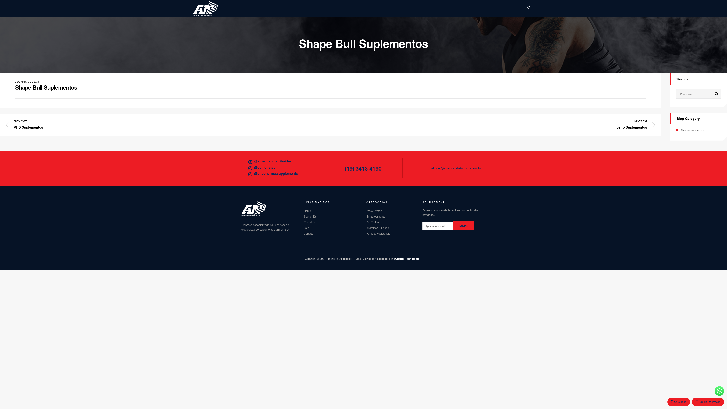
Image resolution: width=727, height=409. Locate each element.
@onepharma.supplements (276, 173)
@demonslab (264, 167)
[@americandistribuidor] (250, 162)
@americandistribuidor (272, 161)
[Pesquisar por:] (698, 94)
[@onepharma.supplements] (250, 174)
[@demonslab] (250, 168)
